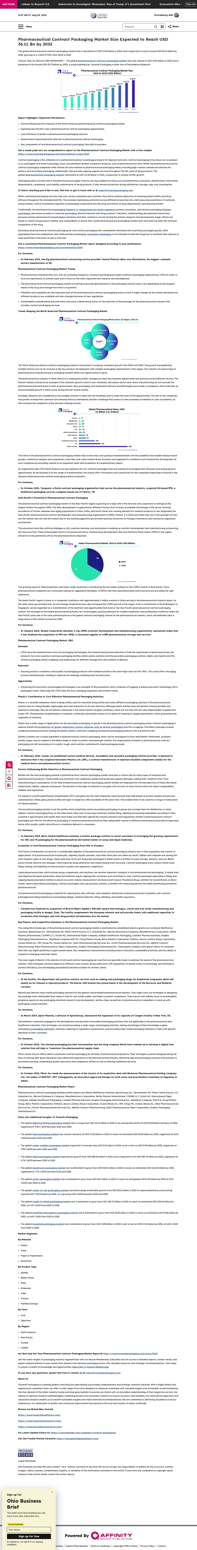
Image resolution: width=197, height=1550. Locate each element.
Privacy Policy (147, 1546)
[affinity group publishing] (9, 778)
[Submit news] (9, 765)
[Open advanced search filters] (162, 27)
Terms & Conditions (100, 1546)
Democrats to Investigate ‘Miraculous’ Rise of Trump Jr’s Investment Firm (104, 4)
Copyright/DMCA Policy (125, 1546)
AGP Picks (9, 4)
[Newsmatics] (9, 785)
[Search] (156, 27)
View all (190, 4)
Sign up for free (29, 1536)
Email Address (15, 1524)
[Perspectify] (9, 771)
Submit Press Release (77, 1546)
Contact (162, 1546)
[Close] (52, 1492)
